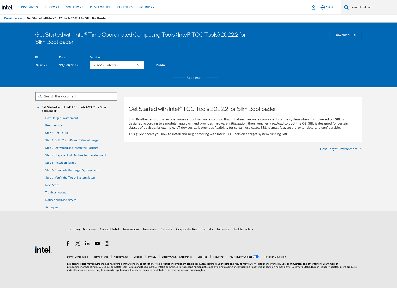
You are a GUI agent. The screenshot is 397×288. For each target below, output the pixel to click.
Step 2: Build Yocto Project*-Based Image (72, 140)
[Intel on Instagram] (107, 244)
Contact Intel (109, 229)
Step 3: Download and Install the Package (71, 148)
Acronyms (51, 207)
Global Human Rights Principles (321, 266)
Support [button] (52, 7)
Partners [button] (125, 7)
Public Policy (243, 229)
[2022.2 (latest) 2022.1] (117, 65)
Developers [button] (100, 7)
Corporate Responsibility (194, 229)
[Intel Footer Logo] (43, 249)
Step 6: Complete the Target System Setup (72, 170)
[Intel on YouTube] (97, 244)
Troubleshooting (56, 192)
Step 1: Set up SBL (57, 133)
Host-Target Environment (61, 118)
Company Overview (81, 229)
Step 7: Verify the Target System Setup (70, 177)
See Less (193, 78)
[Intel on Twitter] (78, 244)
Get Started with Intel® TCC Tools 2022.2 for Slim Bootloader (74, 109)
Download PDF (346, 35)
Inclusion (223, 229)
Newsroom (131, 229)
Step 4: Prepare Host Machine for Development (75, 155)
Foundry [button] (147, 7)
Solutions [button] (75, 7)
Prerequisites (54, 125)
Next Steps (52, 185)
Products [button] (29, 7)
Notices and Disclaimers (60, 200)
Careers (166, 229)
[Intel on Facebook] (68, 244)
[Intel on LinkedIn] (87, 244)
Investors (150, 229)
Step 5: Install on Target (60, 162)
